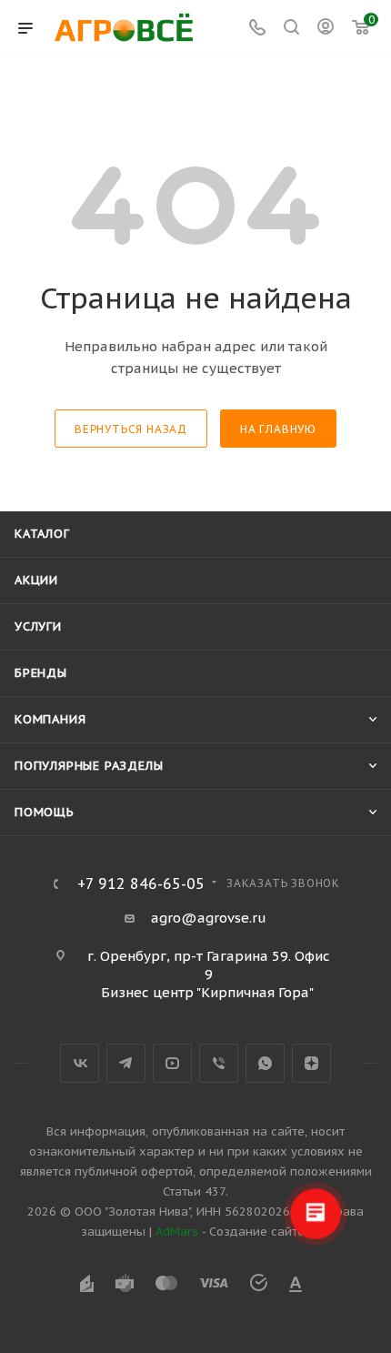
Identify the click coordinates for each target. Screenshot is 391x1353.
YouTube (172, 1063)
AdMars (176, 1231)
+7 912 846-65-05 (141, 883)
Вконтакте (79, 1063)
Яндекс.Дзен (311, 1063)
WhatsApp (265, 1063)
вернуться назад (131, 429)
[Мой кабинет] (325, 28)
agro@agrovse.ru (208, 917)
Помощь (45, 812)
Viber (218, 1063)
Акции (36, 580)
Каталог (42, 533)
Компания (50, 719)
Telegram (125, 1063)
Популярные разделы (89, 765)
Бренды (41, 673)
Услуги (38, 626)
